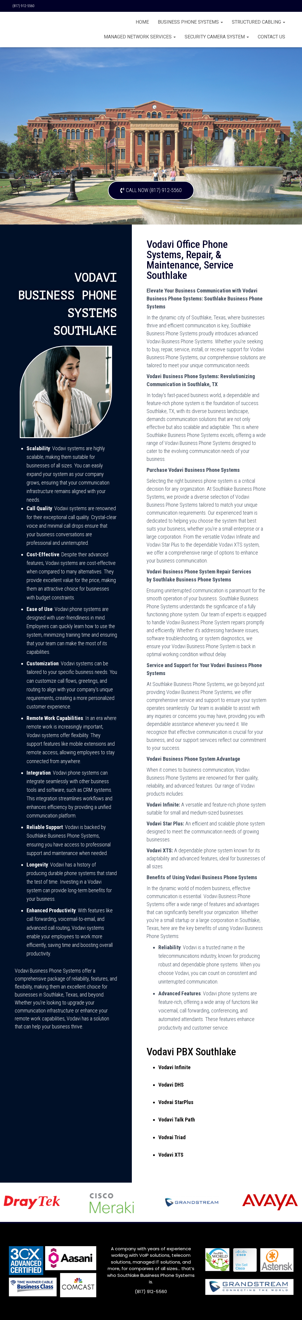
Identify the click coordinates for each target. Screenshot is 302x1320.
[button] (151, 190)
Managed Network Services (138, 37)
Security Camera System (215, 37)
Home (142, 22)
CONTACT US (271, 37)
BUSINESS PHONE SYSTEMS (189, 22)
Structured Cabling (257, 22)
